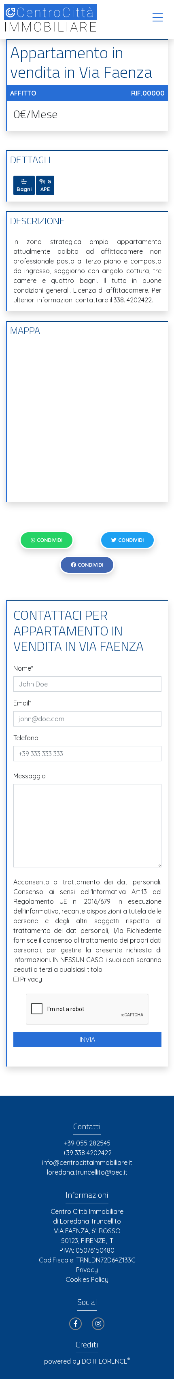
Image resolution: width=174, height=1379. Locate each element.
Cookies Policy (87, 1279)
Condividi (48, 540)
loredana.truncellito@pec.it (87, 1172)
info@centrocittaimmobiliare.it (87, 1162)
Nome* (23, 668)
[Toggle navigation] (158, 17)
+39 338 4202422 (87, 1153)
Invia (87, 1039)
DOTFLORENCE (106, 1361)
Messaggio (29, 776)
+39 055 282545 (87, 1143)
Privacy (31, 979)
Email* (22, 703)
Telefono (25, 738)
